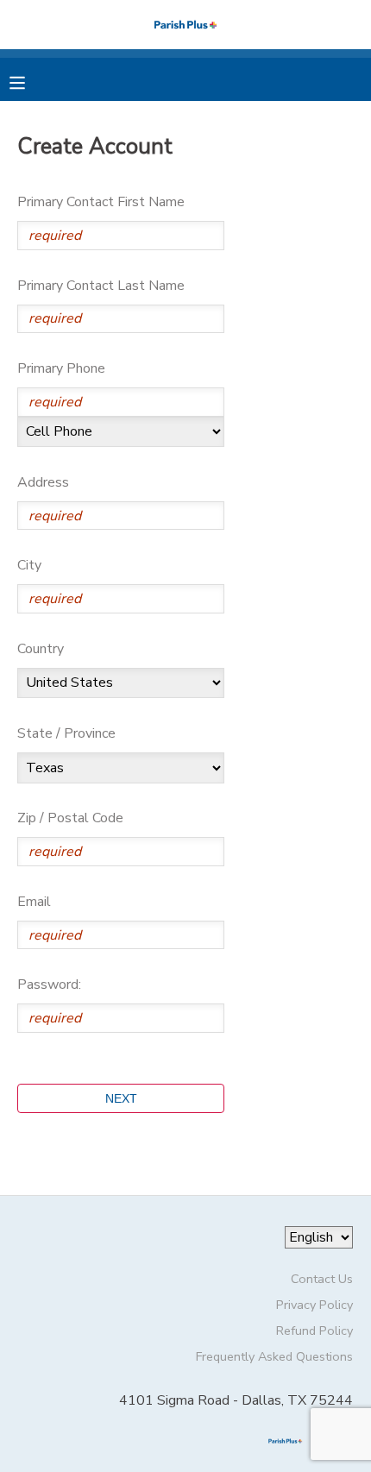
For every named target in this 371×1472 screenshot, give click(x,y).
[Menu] (30, 81)
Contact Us (322, 1278)
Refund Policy (314, 1330)
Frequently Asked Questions (274, 1356)
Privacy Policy (314, 1304)
